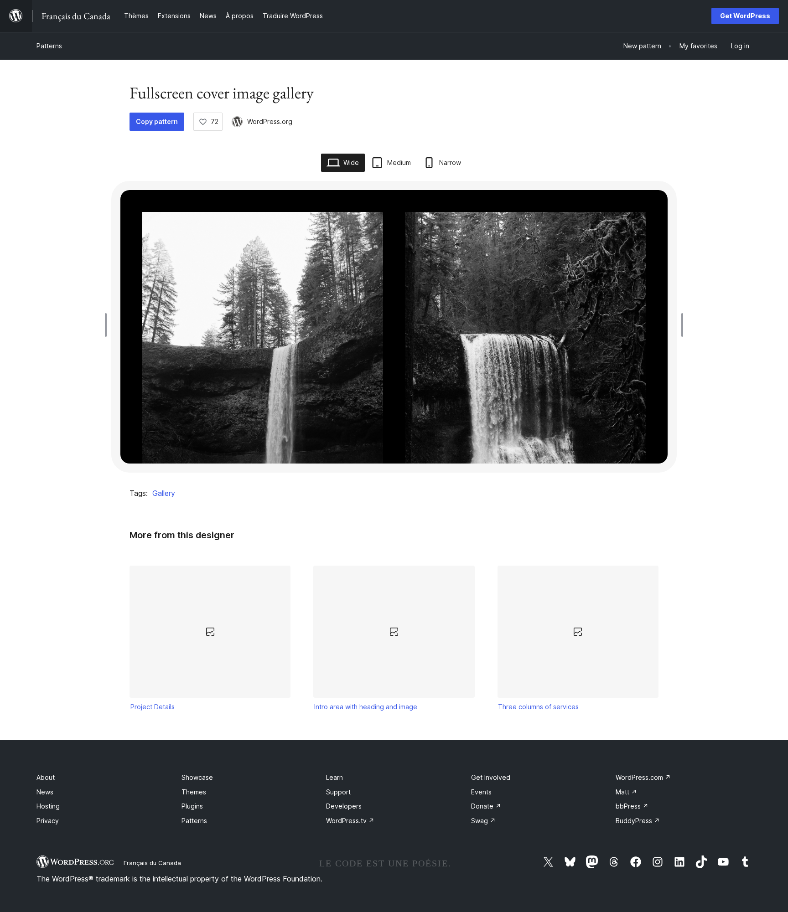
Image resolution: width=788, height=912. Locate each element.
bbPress (632, 806)
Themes (193, 792)
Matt (626, 792)
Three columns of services (538, 707)
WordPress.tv (350, 820)
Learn (334, 777)
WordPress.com (643, 777)
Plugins (192, 806)
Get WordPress (745, 16)
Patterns (49, 46)
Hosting (48, 806)
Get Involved (490, 777)
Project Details (152, 707)
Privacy (47, 820)
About (45, 777)
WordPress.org (269, 121)
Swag (483, 820)
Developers (344, 806)
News (44, 792)
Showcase (197, 777)
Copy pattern (157, 121)
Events (481, 792)
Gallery (163, 493)
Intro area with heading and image (365, 707)
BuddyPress (638, 820)
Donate (486, 806)
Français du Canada (152, 862)
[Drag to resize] (108, 325)
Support (338, 792)
